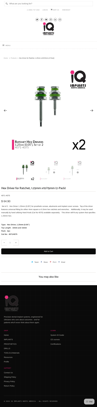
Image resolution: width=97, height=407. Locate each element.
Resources (8, 357)
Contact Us (8, 373)
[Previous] (5, 110)
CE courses (55, 339)
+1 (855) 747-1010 (33, 10)
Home (6, 335)
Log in (45, 10)
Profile (6, 362)
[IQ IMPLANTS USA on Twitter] (37, 19)
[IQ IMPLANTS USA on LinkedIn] (55, 19)
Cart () (55, 10)
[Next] (91, 110)
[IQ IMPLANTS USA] (48, 29)
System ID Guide (57, 335)
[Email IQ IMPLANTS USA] (60, 19)
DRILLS (7, 348)
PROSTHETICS (10, 344)
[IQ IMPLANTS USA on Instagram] (50, 19)
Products (14, 58)
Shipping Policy (10, 377)
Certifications (56, 344)
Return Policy (9, 386)
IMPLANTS (8, 339)
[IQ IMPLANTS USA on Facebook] (41, 19)
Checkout (66, 10)
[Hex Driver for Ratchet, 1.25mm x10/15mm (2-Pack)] (48, 110)
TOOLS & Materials (11, 353)
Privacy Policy (9, 381)
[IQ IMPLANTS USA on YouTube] (46, 19)
